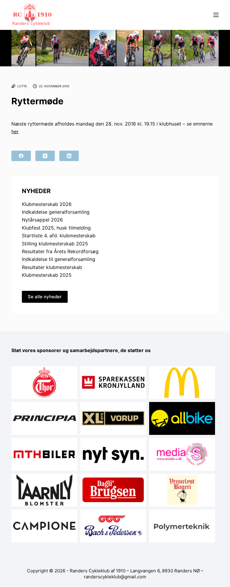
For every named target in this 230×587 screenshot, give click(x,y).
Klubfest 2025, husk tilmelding (56, 228)
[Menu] (216, 15)
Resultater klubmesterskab (52, 267)
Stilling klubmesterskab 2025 (55, 244)
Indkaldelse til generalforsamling (58, 259)
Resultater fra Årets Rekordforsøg (60, 251)
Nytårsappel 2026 (42, 220)
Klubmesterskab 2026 (47, 204)
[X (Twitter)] (45, 156)
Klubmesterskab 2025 (47, 275)
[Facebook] (21, 156)
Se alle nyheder (45, 296)
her (15, 131)
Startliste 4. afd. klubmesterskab (59, 236)
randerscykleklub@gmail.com (115, 577)
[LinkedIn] (69, 156)
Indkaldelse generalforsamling (56, 212)
